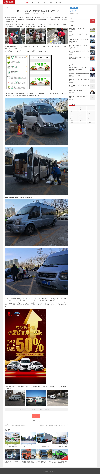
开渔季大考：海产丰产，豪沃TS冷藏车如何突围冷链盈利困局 (43, 445)
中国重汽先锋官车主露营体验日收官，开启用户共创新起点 (12, 445)
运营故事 (58, 2)
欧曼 (88, 107)
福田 (88, 111)
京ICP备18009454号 (54, 471)
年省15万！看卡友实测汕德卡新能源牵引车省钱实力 (12, 461)
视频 (51, 2)
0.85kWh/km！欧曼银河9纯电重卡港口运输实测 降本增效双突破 (59, 445)
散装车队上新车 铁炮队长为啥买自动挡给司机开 (15, 425)
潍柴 (88, 116)
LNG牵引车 (81, 118)
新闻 (27, 2)
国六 (88, 109)
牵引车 (80, 111)
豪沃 (70, 113)
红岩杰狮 (71, 120)
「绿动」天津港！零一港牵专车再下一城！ (28, 445)
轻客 (39, 13)
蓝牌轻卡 (71, 116)
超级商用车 (9, 2)
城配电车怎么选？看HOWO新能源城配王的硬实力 (43, 461)
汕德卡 (71, 111)
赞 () (37, 416)
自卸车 (89, 113)
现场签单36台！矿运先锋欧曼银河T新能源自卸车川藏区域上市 (59, 461)
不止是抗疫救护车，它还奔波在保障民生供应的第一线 (36, 11)
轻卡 (45, 2)
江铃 (88, 120)
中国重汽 (80, 107)
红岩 (79, 122)
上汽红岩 (80, 113)
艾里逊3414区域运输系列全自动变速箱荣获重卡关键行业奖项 (54, 425)
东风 (88, 118)
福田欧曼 (89, 122)
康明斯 (80, 109)
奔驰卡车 (71, 122)
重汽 (70, 107)
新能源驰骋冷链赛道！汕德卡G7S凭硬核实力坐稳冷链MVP (27, 461)
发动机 (80, 116)
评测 (33, 2)
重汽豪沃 (80, 120)
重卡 (39, 2)
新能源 (71, 109)
